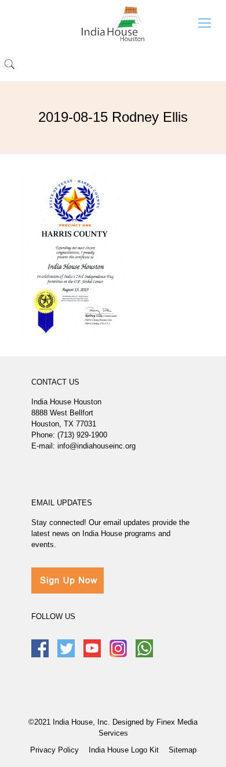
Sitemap (182, 750)
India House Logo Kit (124, 750)
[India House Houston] (113, 23)
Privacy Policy (54, 750)
